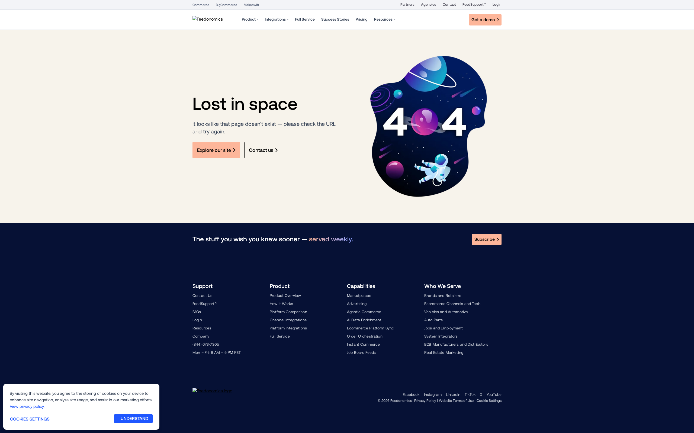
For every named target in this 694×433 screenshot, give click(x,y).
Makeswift (251, 5)
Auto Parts (433, 320)
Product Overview (285, 295)
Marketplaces (359, 295)
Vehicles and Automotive (446, 312)
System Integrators (441, 336)
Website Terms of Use (456, 401)
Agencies (428, 4)
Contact (449, 4)
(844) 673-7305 (205, 344)
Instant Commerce (363, 344)
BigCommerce (226, 5)
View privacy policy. (27, 406)
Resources (201, 328)
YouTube (494, 394)
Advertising (357, 304)
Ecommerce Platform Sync (370, 328)
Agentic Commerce (364, 312)
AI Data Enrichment (364, 320)
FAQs (196, 312)
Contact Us (202, 295)
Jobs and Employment (443, 328)
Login (497, 4)
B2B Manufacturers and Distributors (456, 344)
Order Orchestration (365, 336)
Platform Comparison (288, 312)
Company (200, 336)
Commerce (200, 5)
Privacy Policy (425, 401)
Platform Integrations (288, 328)
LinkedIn (453, 394)
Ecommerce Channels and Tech (452, 304)
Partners (407, 4)
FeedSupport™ (474, 4)
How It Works (281, 304)
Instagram (433, 394)
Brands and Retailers (442, 295)
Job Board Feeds (361, 352)
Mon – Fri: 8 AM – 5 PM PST (216, 352)
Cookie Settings (489, 401)
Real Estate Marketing (443, 352)
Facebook (411, 394)
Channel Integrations (288, 320)
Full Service (280, 336)
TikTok (470, 394)
